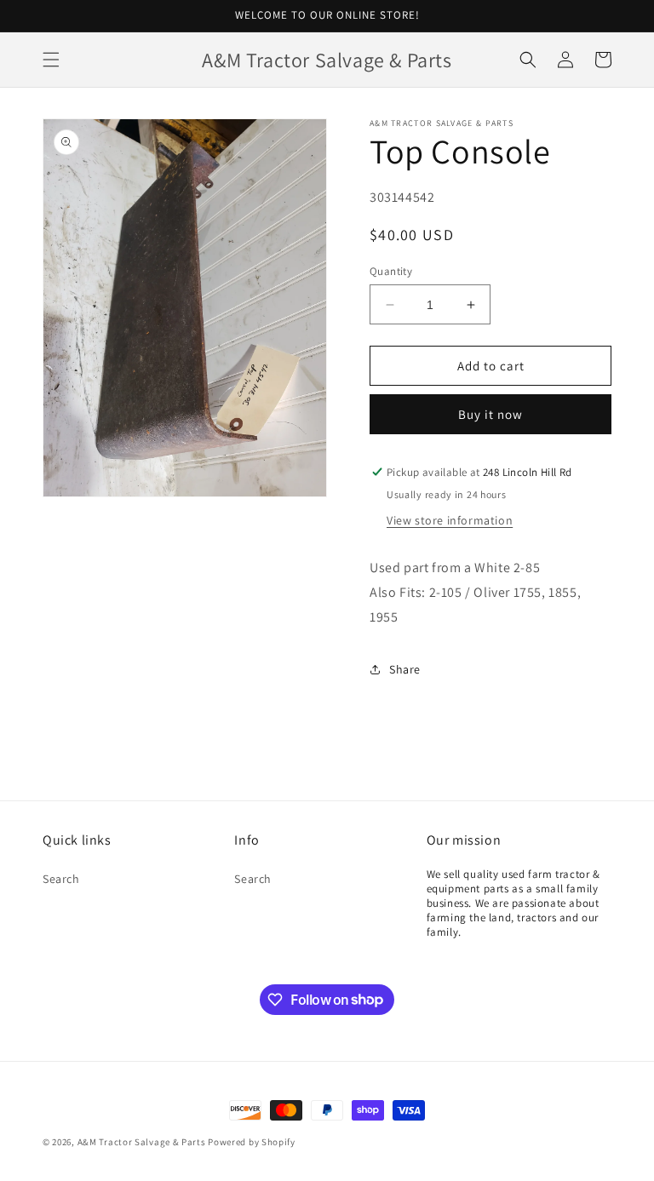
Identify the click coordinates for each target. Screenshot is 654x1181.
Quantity (391, 271)
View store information (450, 520)
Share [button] (405, 669)
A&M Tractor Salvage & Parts (141, 1142)
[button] (51, 59)
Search (61, 878)
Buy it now (490, 414)
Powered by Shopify (251, 1142)
